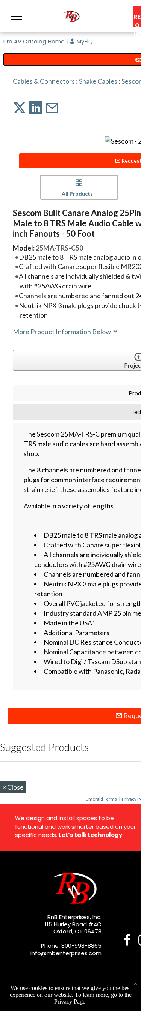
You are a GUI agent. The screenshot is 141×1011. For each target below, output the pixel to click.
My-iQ (84, 41)
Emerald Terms (101, 799)
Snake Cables (98, 81)
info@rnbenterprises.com (66, 953)
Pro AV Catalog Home (34, 41)
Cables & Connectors (44, 81)
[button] (16, 16)
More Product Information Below (62, 331)
